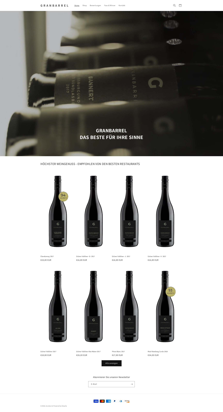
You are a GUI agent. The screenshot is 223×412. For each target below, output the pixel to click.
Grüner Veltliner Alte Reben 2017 (88, 352)
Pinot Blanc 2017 (118, 352)
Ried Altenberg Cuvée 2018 (158, 352)
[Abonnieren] (132, 384)
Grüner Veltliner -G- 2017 (85, 256)
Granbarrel (49, 406)
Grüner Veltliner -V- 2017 (157, 256)
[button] (174, 5)
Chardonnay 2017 (47, 256)
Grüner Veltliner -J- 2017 (121, 256)
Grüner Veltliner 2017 (48, 352)
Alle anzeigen (111, 363)
